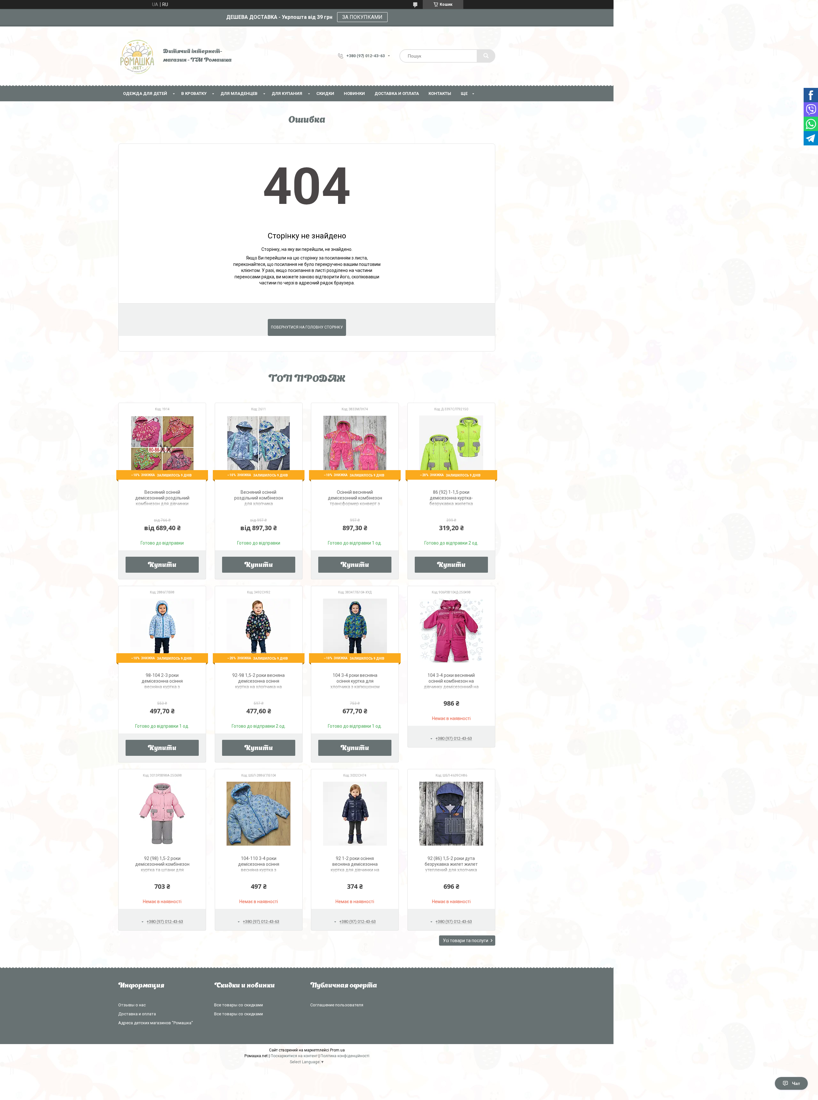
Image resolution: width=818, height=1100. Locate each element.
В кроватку (193, 93)
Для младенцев (239, 93)
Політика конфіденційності (344, 1056)
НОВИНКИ (354, 93)
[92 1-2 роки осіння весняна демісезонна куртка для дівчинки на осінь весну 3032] (354, 814)
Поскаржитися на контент (294, 1056)
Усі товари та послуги (465, 940)
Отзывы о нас (132, 1005)
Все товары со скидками (238, 1005)
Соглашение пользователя (336, 1005)
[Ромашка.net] (137, 56)
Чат (796, 1083)
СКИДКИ (325, 93)
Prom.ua (337, 1050)
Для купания (287, 93)
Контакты (439, 93)
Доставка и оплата (396, 93)
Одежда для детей (145, 93)
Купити (162, 565)
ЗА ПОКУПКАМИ (362, 17)
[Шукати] (486, 56)
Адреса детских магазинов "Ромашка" (155, 1022)
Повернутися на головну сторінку (307, 327)
